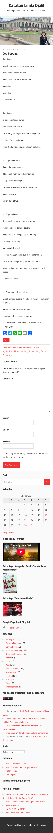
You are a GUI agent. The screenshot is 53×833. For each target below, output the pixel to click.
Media (8, 657)
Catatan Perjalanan (14, 643)
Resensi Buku (11, 672)
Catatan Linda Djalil (26, 5)
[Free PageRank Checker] (14, 627)
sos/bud (9, 676)
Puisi (6, 340)
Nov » (11, 532)
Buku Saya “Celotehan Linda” (18, 598)
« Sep (5, 532)
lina (7, 718)
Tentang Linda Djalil (14, 774)
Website (6, 441)
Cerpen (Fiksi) (12, 646)
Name (6, 418)
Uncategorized (12, 686)
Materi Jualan (11, 771)
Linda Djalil (21, 49)
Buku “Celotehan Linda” (16, 763)
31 (32, 525)
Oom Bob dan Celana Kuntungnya (33, 733)
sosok (8, 679)
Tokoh (8, 683)
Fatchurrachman (13, 725)
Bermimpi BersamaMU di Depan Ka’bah (21, 347)
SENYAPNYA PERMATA (15, 808)
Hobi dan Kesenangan (15, 650)
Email (6, 429)
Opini (8, 661)
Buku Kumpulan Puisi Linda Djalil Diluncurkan (25, 801)
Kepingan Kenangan (14, 654)
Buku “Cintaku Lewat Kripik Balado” (22, 767)
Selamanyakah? (13, 805)
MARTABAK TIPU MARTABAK (18, 812)
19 (46, 515)
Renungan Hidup (13, 668)
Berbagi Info (11, 639)
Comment (8, 378)
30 (25, 525)
